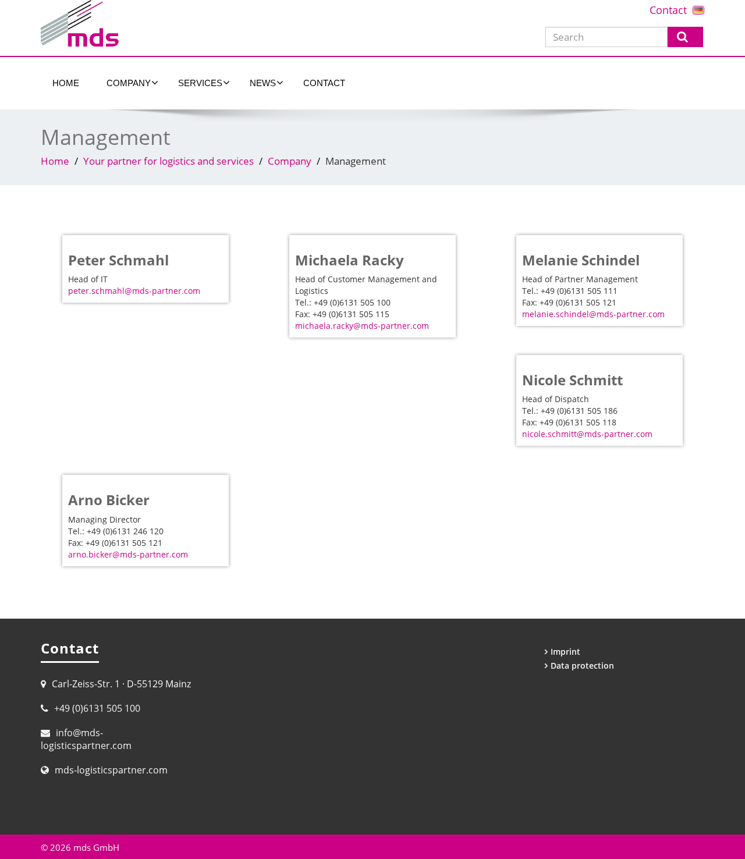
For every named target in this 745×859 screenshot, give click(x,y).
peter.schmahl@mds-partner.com (134, 290)
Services (200, 83)
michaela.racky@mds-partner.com (362, 325)
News (263, 83)
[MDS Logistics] (202, 23)
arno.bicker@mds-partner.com (128, 554)
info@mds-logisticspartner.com (86, 739)
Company (129, 83)
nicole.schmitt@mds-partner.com (587, 433)
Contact (668, 10)
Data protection (582, 665)
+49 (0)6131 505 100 (97, 708)
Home (65, 83)
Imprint (565, 651)
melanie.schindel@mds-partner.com (593, 314)
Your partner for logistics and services (168, 161)
